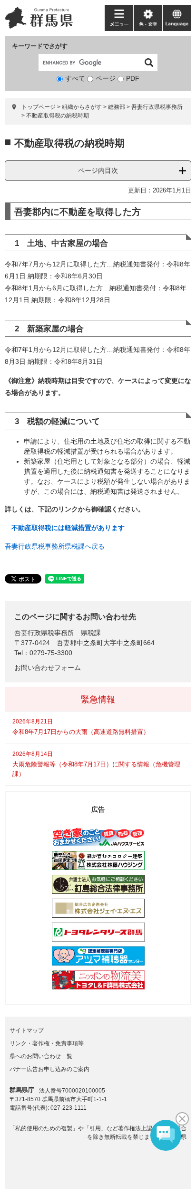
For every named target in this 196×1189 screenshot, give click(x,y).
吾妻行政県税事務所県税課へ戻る (55, 546)
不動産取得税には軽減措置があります (68, 527)
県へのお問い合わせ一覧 (41, 1056)
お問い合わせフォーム (47, 667)
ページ (106, 78)
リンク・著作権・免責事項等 (47, 1043)
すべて (75, 78)
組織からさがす (82, 107)
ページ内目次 (98, 170)
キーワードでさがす (40, 46)
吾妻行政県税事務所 (157, 107)
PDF (132, 78)
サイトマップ (27, 1030)
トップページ (38, 107)
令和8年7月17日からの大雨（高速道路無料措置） (80, 731)
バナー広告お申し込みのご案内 (49, 1069)
